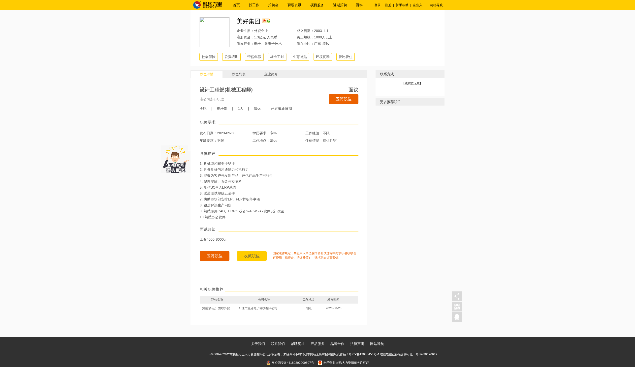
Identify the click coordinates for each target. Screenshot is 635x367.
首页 (236, 5)
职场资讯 (294, 5)
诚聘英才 (298, 344)
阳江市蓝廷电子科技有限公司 (258, 308)
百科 (359, 5)
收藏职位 (252, 256)
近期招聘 (340, 5)
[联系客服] (457, 317)
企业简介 (271, 74)
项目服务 (317, 5)
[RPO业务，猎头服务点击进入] (175, 158)
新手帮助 (402, 5)
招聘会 (273, 5)
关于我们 (258, 344)
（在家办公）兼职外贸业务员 (217, 308)
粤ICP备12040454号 (363, 354)
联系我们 (278, 344)
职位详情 (207, 74)
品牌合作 (337, 344)
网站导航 (436, 5)
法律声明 (357, 344)
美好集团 (248, 21)
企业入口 (419, 5)
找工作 (254, 5)
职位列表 (239, 74)
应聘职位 (343, 99)
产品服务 (317, 344)
